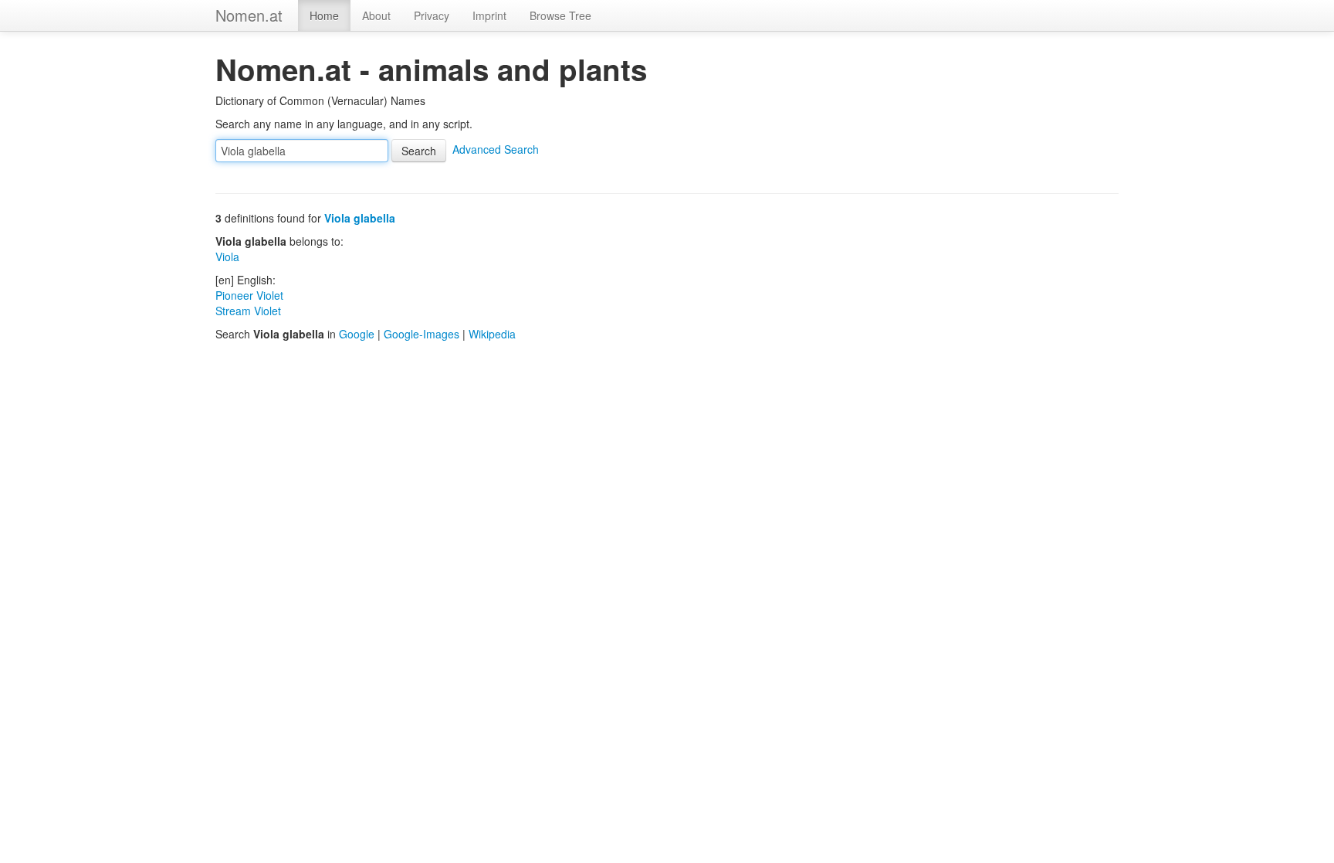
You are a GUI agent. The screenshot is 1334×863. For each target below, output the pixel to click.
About (376, 15)
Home (324, 15)
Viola (227, 256)
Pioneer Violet (249, 295)
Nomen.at (249, 15)
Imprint (489, 15)
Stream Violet (248, 310)
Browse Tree (560, 15)
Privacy (431, 15)
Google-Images (421, 333)
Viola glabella (359, 218)
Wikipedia (492, 333)
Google (356, 333)
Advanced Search (495, 149)
